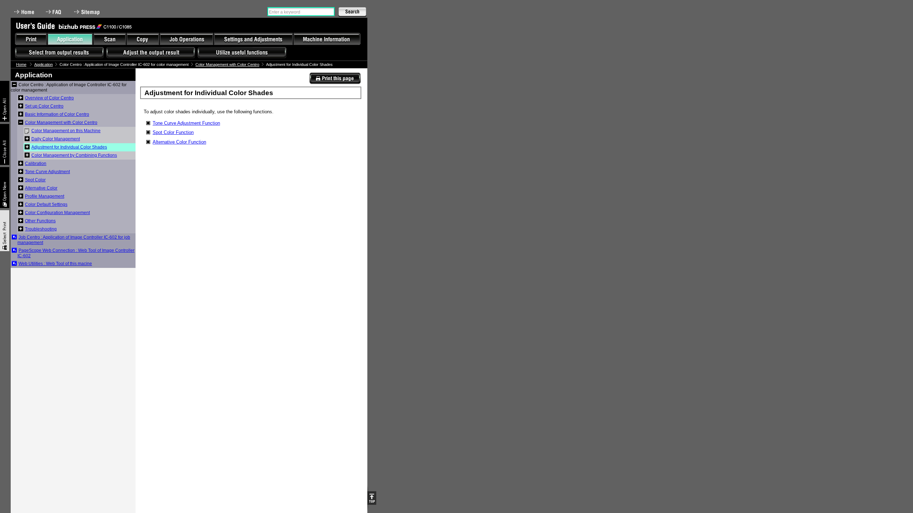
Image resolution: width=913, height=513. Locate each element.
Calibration (35, 163)
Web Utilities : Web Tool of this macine (55, 263)
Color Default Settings (46, 204)
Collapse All (4, 144)
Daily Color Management (55, 139)
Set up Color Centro (44, 106)
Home (24, 12)
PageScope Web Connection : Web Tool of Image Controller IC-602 (75, 253)
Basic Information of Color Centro (57, 114)
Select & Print (4, 230)
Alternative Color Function (179, 142)
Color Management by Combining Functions (74, 155)
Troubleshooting (41, 229)
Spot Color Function (173, 132)
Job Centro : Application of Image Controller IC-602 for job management (73, 240)
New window (4, 187)
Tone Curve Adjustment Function (186, 123)
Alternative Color (41, 188)
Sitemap (88, 12)
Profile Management (44, 196)
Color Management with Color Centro (227, 64)
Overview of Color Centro (49, 98)
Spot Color (35, 180)
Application (43, 64)
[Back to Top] (371, 498)
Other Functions (40, 221)
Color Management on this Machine (66, 131)
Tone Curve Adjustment (47, 172)
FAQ (54, 12)
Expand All (4, 101)
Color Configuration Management (57, 213)
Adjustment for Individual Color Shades (69, 147)
